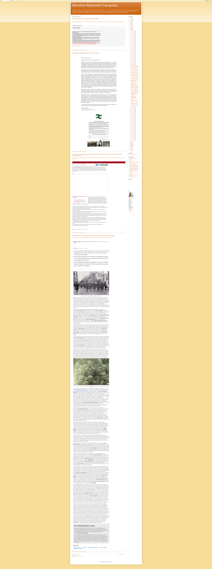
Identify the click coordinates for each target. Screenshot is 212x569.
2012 (130, 146)
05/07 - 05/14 (132, 116)
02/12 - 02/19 (132, 132)
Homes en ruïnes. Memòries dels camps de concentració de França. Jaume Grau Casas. (134, 169)
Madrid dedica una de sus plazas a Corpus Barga (85, 18)
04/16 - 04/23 (132, 120)
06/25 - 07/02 (132, 107)
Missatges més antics (122, 554)
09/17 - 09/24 (132, 50)
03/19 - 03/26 (132, 125)
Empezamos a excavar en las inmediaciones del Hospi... (134, 78)
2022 (130, 23)
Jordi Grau (131, 197)
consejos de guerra (77, 547)
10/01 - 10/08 (132, 47)
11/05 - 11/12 (132, 41)
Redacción (80, 164)
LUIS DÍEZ (75, 248)
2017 (130, 29)
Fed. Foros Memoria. (132, 164)
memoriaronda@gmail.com (86, 108)
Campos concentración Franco (134, 163)
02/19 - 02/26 (132, 130)
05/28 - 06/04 (132, 112)
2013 (130, 145)
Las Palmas (86, 229)
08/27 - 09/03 (132, 54)
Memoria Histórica (75, 164)
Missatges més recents (76, 554)
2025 (130, 19)
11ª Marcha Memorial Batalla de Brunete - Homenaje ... (134, 88)
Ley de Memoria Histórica (93, 547)
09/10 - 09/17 (132, 51)
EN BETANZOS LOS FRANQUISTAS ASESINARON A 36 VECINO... (133, 97)
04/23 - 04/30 (132, 119)
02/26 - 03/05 (132, 129)
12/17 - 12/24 (132, 33)
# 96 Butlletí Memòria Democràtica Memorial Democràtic (134, 94)
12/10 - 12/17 (132, 34)
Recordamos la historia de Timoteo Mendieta (134, 83)
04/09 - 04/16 (132, 121)
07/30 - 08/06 (132, 59)
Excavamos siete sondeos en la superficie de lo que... (134, 76)
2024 (130, 20)
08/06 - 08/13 (132, 58)
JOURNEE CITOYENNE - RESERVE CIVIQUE (134, 85)
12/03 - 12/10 (132, 36)
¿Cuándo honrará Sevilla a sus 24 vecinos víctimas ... (135, 105)
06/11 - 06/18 (132, 110)
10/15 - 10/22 (132, 45)
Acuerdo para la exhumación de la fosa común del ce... (134, 70)
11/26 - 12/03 (132, 37)
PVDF (130, 172)
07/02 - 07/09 (132, 64)
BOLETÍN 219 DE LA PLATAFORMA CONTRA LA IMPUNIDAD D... (134, 81)
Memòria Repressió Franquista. (95, 5)
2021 (130, 24)
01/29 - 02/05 (132, 134)
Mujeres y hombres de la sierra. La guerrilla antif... (134, 90)
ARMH (130, 159)
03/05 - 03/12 (132, 128)
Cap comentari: (84, 151)
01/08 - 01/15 (132, 138)
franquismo (84, 547)
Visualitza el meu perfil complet (130, 210)
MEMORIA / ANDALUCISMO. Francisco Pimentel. (85, 53)
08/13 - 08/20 (132, 56)
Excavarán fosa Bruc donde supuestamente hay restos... (135, 74)
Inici (99, 554)
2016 (130, 141)
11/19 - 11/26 (132, 38)
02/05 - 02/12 (132, 133)
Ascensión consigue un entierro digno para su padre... (134, 101)
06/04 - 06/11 (132, 111)
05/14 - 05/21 (132, 115)
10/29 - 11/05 (132, 42)
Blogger (111, 561)
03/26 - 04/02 (132, 124)
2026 (130, 18)
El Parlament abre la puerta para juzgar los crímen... (134, 72)
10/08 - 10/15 (132, 46)
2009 (130, 149)
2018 (130, 28)
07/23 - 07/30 (132, 60)
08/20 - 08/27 (132, 55)
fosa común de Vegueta (79, 229)
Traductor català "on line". (133, 154)
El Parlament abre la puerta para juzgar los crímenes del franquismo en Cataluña (93, 235)
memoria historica (103, 547)
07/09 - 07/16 (132, 63)
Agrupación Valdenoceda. (133, 158)
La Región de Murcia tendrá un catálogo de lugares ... (135, 92)
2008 (130, 150)
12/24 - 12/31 (132, 32)
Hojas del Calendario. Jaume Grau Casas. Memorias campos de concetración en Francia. (134, 166)
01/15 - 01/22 (132, 137)
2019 (130, 27)
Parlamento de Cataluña (78, 548)
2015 (130, 142)
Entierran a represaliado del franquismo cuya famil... (134, 103)
